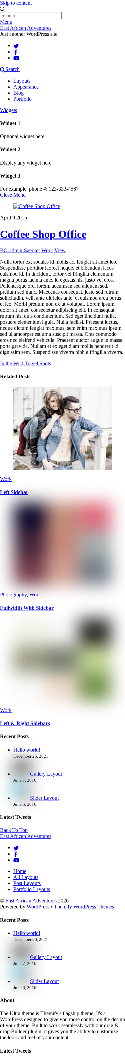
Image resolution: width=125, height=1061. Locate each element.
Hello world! (26, 750)
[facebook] (16, 52)
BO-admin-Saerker (20, 250)
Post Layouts (27, 883)
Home (19, 871)
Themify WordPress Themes (84, 906)
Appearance (26, 87)
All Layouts (25, 877)
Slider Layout (44, 798)
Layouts (21, 81)
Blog (18, 93)
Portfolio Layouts (31, 889)
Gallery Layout (46, 774)
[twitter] (16, 45)
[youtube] (16, 58)
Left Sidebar (14, 492)
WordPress (38, 906)
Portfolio (22, 99)
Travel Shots (37, 363)
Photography (13, 594)
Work (47, 250)
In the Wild (11, 363)
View (60, 250)
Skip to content (16, 3)
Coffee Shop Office (43, 234)
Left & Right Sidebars (25, 723)
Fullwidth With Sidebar (27, 608)
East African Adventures (31, 900)
